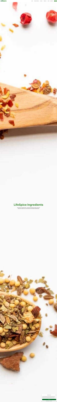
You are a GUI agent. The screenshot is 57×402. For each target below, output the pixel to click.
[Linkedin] (54, 1)
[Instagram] (56, 1)
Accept (49, 399)
